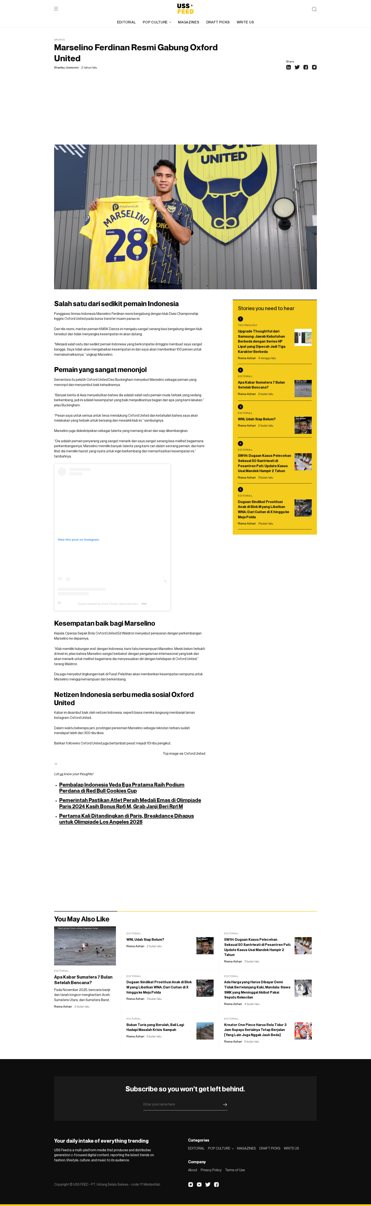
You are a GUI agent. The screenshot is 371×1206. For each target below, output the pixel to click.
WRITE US (245, 22)
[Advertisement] (185, 112)
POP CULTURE (155, 22)
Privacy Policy (211, 1170)
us (61, 774)
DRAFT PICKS (218, 22)
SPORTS (59, 39)
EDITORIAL (126, 22)
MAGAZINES (188, 22)
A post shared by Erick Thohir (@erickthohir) (108, 603)
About (192, 1170)
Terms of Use (235, 1170)
